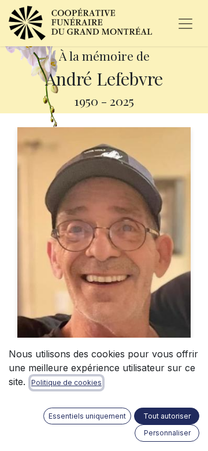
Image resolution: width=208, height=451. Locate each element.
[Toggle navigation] (185, 23)
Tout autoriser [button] (167, 416)
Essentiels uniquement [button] (87, 416)
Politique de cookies (66, 382)
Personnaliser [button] (167, 432)
